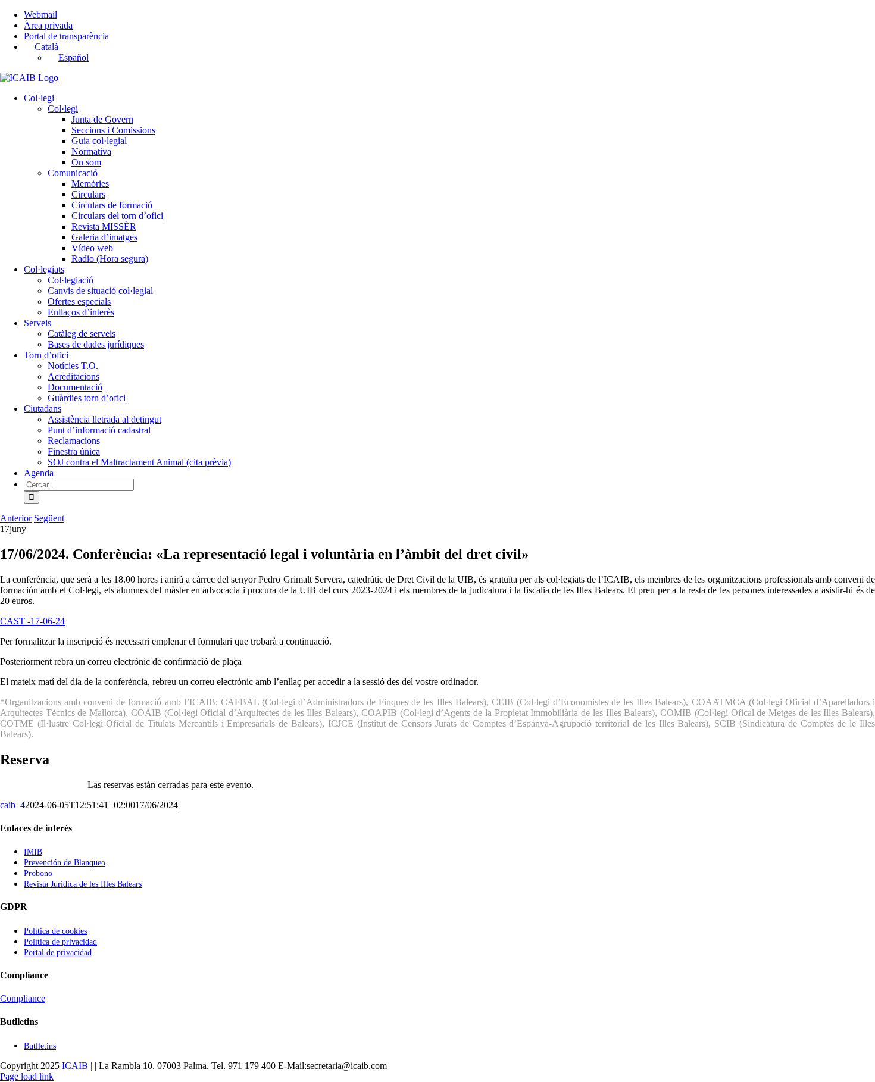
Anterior (16, 518)
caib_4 (12, 805)
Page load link (27, 1076)
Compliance (22, 998)
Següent (49, 518)
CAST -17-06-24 (32, 621)
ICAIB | (77, 1066)
